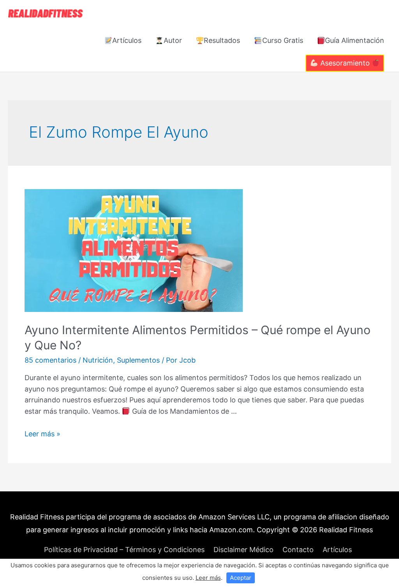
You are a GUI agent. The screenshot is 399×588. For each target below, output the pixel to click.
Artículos (126, 40)
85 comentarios (50, 360)
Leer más (208, 577)
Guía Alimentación (354, 40)
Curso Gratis (282, 40)
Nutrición (98, 360)
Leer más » (42, 434)
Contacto (298, 549)
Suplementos (138, 360)
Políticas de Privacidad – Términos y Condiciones (124, 549)
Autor (173, 40)
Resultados (222, 40)
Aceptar (240, 577)
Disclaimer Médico (244, 549)
